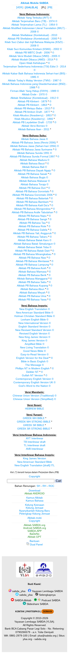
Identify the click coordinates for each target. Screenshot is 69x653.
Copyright (34, 476)
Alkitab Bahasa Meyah (32, 292)
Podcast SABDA (50, 600)
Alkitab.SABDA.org (34, 525)
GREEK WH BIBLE (34, 418)
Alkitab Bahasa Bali (33, 166)
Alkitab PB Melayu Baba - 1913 (32, 108)
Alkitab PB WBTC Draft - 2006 (32, 52)
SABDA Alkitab (22, 600)
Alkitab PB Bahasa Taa (32, 222)
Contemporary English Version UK (33, 382)
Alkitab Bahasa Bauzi (32, 163)
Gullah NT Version (32, 375)
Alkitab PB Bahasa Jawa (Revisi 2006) (34, 142)
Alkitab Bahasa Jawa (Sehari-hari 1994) (33, 146)
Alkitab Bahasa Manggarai (32, 278)
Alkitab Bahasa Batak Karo (33, 240)
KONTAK (20, 611)
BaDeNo (34, 533)
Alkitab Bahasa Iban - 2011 (33, 129)
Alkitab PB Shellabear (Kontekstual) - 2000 (32, 38)
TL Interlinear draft (34, 445)
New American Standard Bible (33, 312)
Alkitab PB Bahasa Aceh (32, 268)
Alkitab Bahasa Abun (32, 289)
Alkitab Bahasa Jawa (33, 139)
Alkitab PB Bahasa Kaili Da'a (32, 205)
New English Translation (33, 309)
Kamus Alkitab (34, 497)
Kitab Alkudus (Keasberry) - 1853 (32, 115)
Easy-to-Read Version (33, 354)
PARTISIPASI (33, 611)
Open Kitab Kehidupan (32, 63)
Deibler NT (32, 371)
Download (34, 490)
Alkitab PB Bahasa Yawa (32, 299)
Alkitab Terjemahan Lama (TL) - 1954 (33, 24)
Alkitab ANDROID (34, 493)
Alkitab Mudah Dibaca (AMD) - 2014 (32, 59)
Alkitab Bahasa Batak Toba (33, 247)
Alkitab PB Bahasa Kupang (32, 285)
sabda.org (40, 639)
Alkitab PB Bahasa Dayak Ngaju (32, 170)
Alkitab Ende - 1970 (33, 94)
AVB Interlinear (34, 448)
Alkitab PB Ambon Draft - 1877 (32, 111)
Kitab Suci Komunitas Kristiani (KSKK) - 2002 (33, 49)
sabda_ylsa (18, 591)
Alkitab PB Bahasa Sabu (32, 282)
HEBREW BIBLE (34, 408)
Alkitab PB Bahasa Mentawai (32, 261)
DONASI (47, 611)
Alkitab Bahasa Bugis (33, 177)
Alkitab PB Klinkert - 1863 (32, 104)
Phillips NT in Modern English (32, 368)
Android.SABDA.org (34, 527)
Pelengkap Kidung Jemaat (34, 513)
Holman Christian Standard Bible (33, 316)
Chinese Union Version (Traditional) (33, 395)
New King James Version (33, 336)
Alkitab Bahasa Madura (33, 159)
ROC (51, 485)
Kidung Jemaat (34, 507)
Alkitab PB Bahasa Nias (32, 257)
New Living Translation (33, 347)
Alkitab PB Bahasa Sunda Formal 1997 (32, 156)
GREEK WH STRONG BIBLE (33, 421)
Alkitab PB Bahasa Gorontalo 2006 (32, 194)
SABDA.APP (34, 530)
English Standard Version (33, 326)
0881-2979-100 (18, 635)
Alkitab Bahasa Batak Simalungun (33, 243)
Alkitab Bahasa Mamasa (32, 271)
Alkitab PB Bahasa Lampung (32, 264)
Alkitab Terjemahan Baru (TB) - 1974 (33, 21)
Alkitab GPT (34, 536)
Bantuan (34, 541)
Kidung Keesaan (34, 504)
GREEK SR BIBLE (33, 425)
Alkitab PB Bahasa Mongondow (32, 208)
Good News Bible (33, 350)
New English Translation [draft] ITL (35, 465)
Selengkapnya (47, 594)
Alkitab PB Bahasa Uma (32, 296)
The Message (33, 364)
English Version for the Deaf (32, 357)
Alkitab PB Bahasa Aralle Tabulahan (32, 212)
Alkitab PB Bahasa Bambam (32, 201)
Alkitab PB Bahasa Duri (32, 187)
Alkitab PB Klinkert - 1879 (32, 101)
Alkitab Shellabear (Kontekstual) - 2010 (34, 35)
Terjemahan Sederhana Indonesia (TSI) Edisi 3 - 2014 (34, 66)
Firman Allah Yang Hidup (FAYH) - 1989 (33, 90)
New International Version (33, 323)
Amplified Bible (33, 343)
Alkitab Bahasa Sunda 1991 (33, 152)
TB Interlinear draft (34, 441)
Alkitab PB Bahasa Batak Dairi (32, 250)
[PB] (49, 7)
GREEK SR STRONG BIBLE (33, 428)
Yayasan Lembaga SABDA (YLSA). (34, 621)
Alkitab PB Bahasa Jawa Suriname (32, 149)
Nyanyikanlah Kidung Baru (34, 510)
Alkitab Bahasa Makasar (33, 180)
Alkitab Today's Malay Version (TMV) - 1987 (33, 80)
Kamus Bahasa (34, 500)
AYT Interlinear (34, 438)
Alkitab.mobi (34, 517)
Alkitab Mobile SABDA (34, 2)
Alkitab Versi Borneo (33, 125)
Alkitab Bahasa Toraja (33, 184)
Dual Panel (36, 544)
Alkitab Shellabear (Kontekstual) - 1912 (33, 97)
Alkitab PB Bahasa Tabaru (32, 236)
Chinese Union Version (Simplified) (33, 399)
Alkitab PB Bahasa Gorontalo (32, 191)
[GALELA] (31, 7)
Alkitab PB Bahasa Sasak (32, 173)
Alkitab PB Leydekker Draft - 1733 (32, 122)
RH (44, 485)
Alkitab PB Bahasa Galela (32, 229)
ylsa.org (27, 639)
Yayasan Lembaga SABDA (47, 591)
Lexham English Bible (33, 319)
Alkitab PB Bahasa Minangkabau (32, 254)
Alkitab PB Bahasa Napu (32, 215)
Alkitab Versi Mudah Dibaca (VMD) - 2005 (33, 56)
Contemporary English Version (33, 378)
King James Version (33, 340)
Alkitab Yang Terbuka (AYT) (33, 17)
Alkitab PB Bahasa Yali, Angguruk (32, 233)
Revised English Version (33, 333)
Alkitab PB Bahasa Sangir (32, 219)
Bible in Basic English (33, 361)
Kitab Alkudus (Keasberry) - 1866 (34, 118)
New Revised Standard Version (33, 330)
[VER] (19, 7)
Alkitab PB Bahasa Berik (32, 275)
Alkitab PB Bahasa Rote (32, 226)
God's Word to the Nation (33, 385)
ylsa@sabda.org (47, 635)
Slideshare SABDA (37, 604)
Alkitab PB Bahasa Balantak (32, 198)
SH (38, 485)
